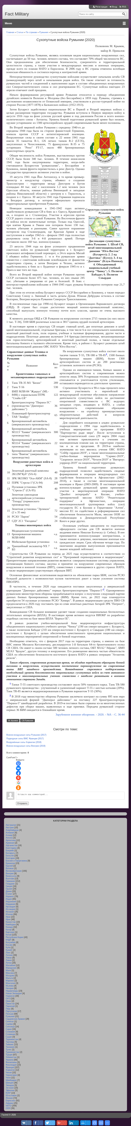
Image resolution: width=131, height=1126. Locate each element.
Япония (9, 1098)
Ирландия (10, 906)
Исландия (10, 909)
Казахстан (11, 922)
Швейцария (11, 1080)
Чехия (9, 1072)
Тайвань (10, 1044)
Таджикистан (12, 1039)
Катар (8, 929)
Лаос (8, 952)
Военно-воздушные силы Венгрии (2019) (25, 746)
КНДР (8, 940)
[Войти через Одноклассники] (18, 787)
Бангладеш (11, 848)
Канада (9, 927)
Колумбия (10, 942)
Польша (9, 1014)
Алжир (9, 835)
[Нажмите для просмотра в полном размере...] (105, 163)
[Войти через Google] (18, 782)
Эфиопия (10, 1090)
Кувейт (9, 950)
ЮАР (8, 1093)
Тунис (8, 1049)
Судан (9, 1037)
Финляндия (11, 1065)
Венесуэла (11, 876)
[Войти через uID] (18, 763)
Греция (9, 886)
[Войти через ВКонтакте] (18, 768)
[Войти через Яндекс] (18, 777)
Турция (9, 1054)
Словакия (10, 1031)
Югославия (11, 1095)
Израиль (10, 896)
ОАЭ (8, 998)
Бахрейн (10, 850)
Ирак (8, 917)
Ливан (9, 957)
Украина (9, 1060)
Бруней (9, 866)
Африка (9, 1103)
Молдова (10, 975)
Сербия (9, 1024)
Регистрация (101, 7)
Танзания (10, 1047)
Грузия (9, 889)
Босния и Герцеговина (16, 860)
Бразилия (10, 863)
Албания (10, 832)
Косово (9, 945)
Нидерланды (12, 991)
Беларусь (10, 853)
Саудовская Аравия (15, 1019)
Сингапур (10, 1026)
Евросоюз (10, 1100)
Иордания (10, 904)
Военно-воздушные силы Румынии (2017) (26, 735)
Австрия (10, 827)
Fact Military (17, 13)
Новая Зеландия (14, 993)
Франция (10, 1067)
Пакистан (10, 1003)
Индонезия (11, 901)
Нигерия (10, 988)
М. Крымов (13, 720)
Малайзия (10, 965)
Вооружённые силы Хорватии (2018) (23, 742)
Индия (9, 899)
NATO (8, 1105)
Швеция (9, 1083)
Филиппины (11, 1062)
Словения (10, 1034)
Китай (8, 934)
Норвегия (10, 996)
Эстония (10, 1088)
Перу (8, 1008)
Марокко (10, 980)
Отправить (22, 803)
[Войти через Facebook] (18, 773)
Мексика (10, 973)
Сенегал (10, 1021)
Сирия (9, 1029)
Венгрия (10, 873)
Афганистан (11, 845)
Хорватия (10, 1070)
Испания (10, 912)
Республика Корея (14, 937)
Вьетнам (10, 878)
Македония (11, 968)
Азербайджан (12, 830)
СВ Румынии (27, 720)
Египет (9, 894)
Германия (10, 881)
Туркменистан (12, 1052)
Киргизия (10, 932)
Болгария (10, 858)
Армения (10, 843)
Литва (9, 963)
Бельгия (10, 855)
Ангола (9, 838)
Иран (8, 919)
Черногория (11, 1075)
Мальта (9, 978)
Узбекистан (11, 1057)
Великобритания (14, 871)
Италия (9, 914)
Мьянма (9, 986)
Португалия (11, 1011)
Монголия (10, 983)
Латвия (9, 955)
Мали (8, 970)
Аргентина (11, 840)
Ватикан (10, 868)
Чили (8, 1077)
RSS (124, 7)
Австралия (11, 825)
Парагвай (10, 1006)
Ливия (9, 960)
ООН (8, 1108)
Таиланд (10, 1042)
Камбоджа (11, 924)
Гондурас (10, 883)
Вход (114, 7)
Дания (9, 891)
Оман (8, 1001)
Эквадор (10, 1085)
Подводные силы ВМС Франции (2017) (25, 738)
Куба (8, 947)
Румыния (10, 1016)
